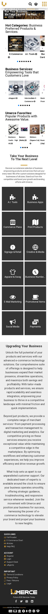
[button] (5, 48)
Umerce (5, 607)
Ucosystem (22, 607)
